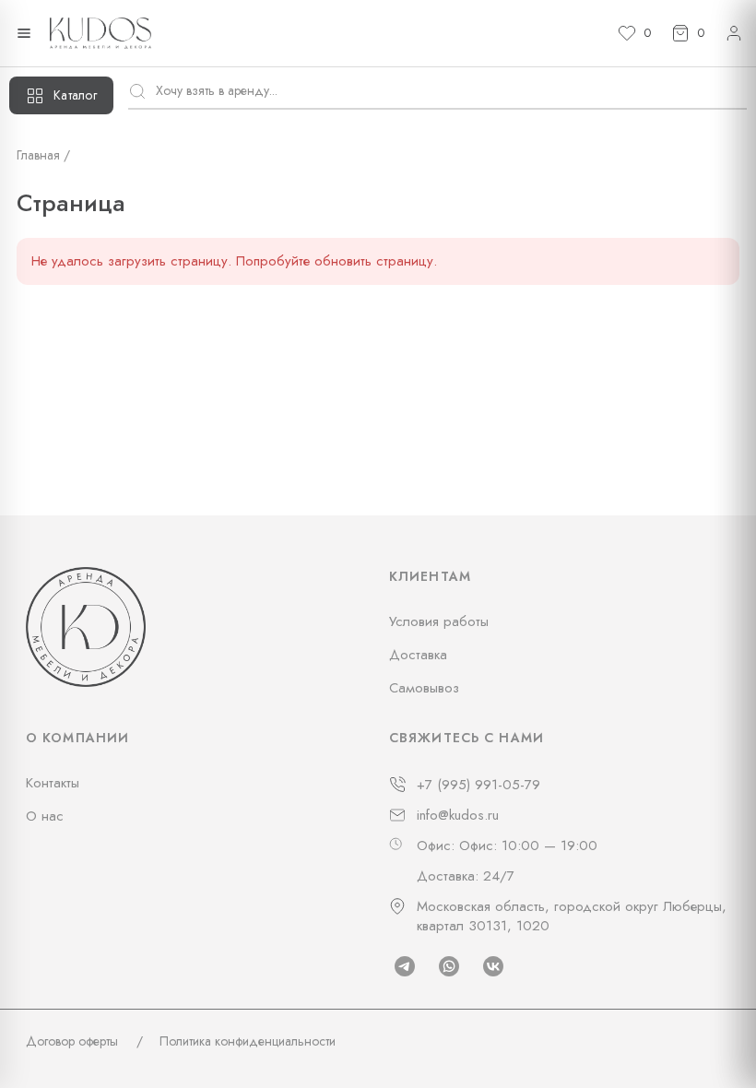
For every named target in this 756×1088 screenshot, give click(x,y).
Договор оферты (72, 1041)
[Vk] (493, 966)
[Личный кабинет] (734, 33)
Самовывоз (424, 688)
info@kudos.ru (458, 815)
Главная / (43, 155)
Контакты (52, 783)
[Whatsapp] (449, 966)
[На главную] (100, 33)
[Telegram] (404, 966)
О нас (45, 816)
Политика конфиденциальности (247, 1041)
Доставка (418, 655)
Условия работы (439, 621)
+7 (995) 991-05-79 (478, 785)
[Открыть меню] (24, 33)
